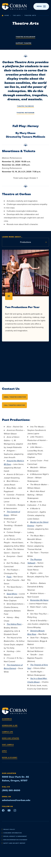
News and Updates (10, 738)
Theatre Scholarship (25, 37)
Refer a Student (9, 757)
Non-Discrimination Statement (15, 840)
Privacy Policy (9, 829)
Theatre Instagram (25, 113)
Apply (4, 751)
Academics (7, 719)
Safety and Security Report (14, 843)
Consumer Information (12, 833)
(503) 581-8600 (11, 790)
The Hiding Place (14, 624)
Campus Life (7, 732)
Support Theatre (23, 43)
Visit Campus (8, 744)
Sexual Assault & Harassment (15, 836)
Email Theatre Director (15, 397)
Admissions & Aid (9, 725)
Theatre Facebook (25, 106)
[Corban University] (14, 6)
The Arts (17, 15)
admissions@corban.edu (16, 800)
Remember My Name (39, 600)
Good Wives (12, 594)
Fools (9, 577)
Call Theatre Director (14, 405)
